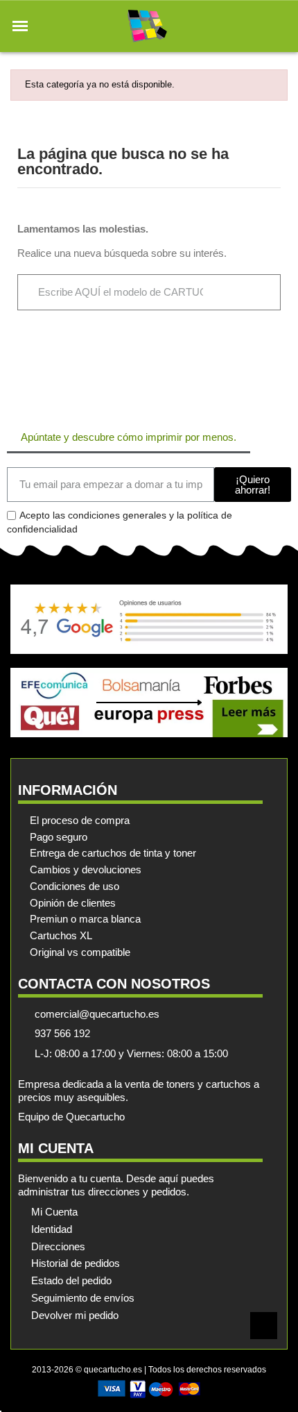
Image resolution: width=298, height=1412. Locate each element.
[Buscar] (254, 292)
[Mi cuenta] (255, 26)
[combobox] (121, 292)
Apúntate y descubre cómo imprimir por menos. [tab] (128, 437)
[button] (20, 26)
